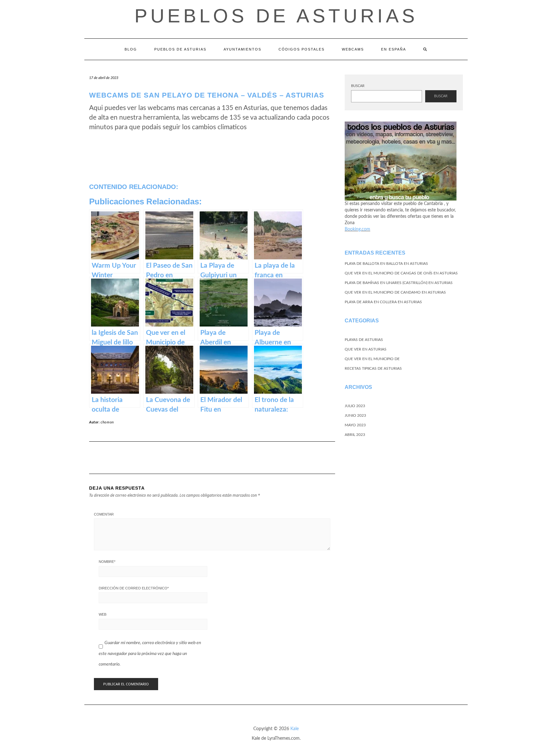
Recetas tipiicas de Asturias (373, 368)
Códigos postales (302, 49)
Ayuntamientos (242, 49)
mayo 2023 (355, 425)
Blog (131, 49)
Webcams (353, 49)
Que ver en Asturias (366, 349)
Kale (294, 729)
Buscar (357, 86)
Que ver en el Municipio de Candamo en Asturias (395, 292)
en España (393, 49)
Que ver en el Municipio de (372, 359)
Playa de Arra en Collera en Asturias (383, 302)
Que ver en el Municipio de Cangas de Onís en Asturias (401, 273)
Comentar (104, 514)
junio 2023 (355, 415)
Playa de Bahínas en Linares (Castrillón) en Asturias (399, 283)
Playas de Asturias (364, 340)
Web (102, 614)
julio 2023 (355, 406)
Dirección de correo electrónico (134, 588)
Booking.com (357, 229)
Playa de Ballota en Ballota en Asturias (386, 263)
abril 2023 (355, 435)
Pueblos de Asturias (276, 16)
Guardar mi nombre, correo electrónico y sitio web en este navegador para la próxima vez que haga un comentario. (150, 653)
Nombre (107, 562)
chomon (107, 422)
